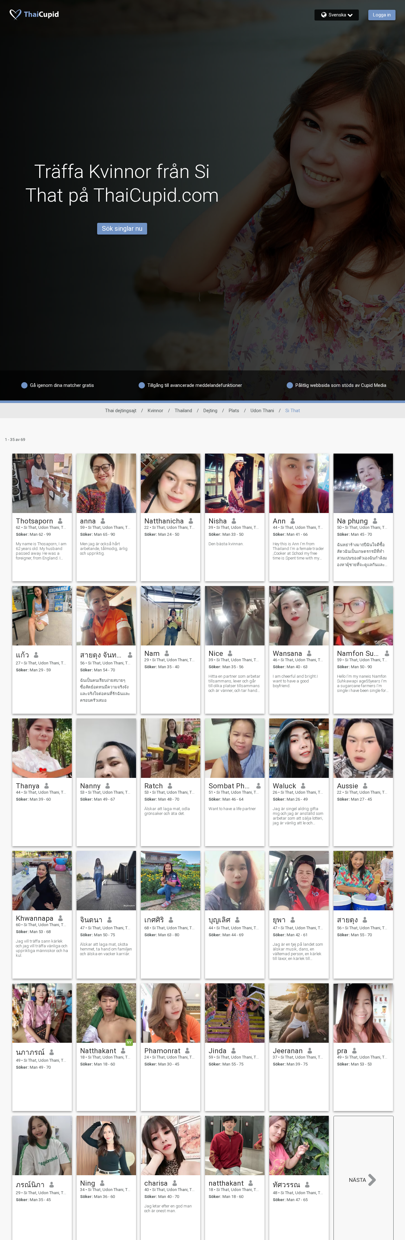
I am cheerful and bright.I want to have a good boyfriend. (295, 681)
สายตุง (347, 920)
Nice (216, 653)
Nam (152, 653)
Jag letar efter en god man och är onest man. (168, 1208)
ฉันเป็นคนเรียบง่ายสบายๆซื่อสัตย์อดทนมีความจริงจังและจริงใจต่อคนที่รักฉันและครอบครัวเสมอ (105, 690)
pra (342, 1051)
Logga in (382, 15)
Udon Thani (262, 410)
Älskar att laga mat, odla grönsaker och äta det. (167, 811)
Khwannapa (34, 918)
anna (88, 521)
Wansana (287, 653)
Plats (234, 410)
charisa (156, 1183)
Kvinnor (155, 410)
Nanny (90, 786)
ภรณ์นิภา (30, 1185)
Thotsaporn (34, 521)
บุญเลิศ (219, 920)
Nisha (218, 521)
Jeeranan (288, 1051)
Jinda (218, 1051)
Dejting (210, 410)
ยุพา (279, 920)
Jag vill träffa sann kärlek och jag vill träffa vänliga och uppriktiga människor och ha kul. (42, 948)
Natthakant (98, 1051)
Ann (279, 521)
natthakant (226, 1183)
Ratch (153, 786)
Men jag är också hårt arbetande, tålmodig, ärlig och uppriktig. (104, 548)
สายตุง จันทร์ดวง (101, 655)
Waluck (284, 786)
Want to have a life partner (232, 808)
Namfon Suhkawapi (358, 653)
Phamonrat (162, 1051)
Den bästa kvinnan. (226, 543)
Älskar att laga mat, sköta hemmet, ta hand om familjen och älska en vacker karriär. (106, 949)
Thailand (183, 410)
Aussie (347, 786)
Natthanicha (164, 521)
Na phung (352, 521)
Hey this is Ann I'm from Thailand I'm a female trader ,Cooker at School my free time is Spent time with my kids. (298, 550)
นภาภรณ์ (30, 1052)
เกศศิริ (154, 920)
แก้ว (22, 655)
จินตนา (91, 920)
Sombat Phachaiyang (230, 786)
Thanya (28, 786)
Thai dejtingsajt (120, 410)
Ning (87, 1183)
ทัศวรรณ (286, 1185)
